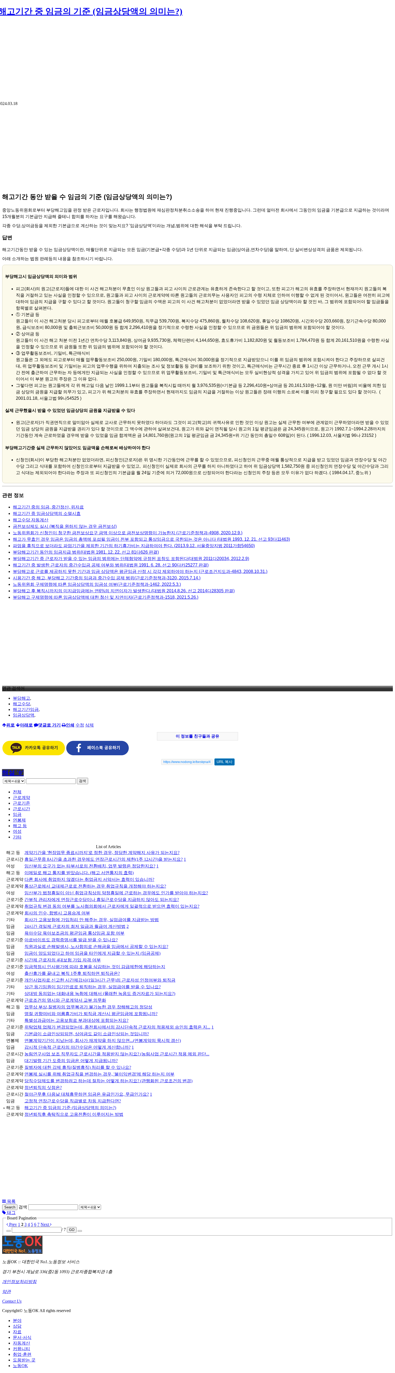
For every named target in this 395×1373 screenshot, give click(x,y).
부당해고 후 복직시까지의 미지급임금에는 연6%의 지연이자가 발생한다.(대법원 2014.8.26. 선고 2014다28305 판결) (124, 591)
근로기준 (21, 803)
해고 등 (20, 825)
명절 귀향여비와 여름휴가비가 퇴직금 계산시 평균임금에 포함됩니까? (90, 1013)
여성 (17, 831)
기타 (17, 837)
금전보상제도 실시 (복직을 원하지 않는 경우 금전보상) (65, 526)
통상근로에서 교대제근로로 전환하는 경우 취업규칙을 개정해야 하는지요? (95, 886)
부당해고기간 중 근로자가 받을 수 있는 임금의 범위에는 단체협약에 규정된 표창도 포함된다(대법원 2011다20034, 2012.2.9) (131, 558)
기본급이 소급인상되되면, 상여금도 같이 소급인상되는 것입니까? (86, 1033)
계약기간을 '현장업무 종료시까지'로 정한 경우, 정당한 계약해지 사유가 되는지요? (101, 852)
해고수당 (21, 704)
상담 (17, 1326)
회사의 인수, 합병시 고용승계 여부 (57, 913)
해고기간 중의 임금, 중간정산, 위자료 (48, 507)
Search (9, 1207)
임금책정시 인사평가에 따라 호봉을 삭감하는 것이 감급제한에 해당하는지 (94, 966)
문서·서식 (22, 1337)
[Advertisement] (197, 61)
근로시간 (21, 809)
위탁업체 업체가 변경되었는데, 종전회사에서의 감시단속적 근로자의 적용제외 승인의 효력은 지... (117, 1027)
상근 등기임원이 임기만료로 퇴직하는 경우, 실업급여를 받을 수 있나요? (92, 987)
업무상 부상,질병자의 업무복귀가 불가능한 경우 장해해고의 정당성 (88, 1007)
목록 (11, 1201)
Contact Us (11, 1301)
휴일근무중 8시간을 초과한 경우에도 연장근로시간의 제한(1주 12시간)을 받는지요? (103, 859)
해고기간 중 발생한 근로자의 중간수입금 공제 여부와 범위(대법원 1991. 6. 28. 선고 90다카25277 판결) (111, 565)
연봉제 (19, 820)
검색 (82, 781)
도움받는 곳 (24, 1360)
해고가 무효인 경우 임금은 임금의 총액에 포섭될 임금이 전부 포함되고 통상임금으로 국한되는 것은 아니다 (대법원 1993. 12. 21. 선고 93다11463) (151, 539)
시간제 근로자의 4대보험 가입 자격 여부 (62, 960)
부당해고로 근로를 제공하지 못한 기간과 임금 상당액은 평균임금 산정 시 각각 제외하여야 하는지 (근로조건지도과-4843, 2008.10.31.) (140, 571)
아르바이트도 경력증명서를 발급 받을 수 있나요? (71, 940)
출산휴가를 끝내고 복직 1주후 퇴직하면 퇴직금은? (72, 973)
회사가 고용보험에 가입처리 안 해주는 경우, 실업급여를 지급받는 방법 (91, 919)
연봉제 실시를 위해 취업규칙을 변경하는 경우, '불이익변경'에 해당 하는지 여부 (99, 1074)
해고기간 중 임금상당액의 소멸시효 (47, 513)
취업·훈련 (22, 1354)
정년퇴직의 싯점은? (43, 1087)
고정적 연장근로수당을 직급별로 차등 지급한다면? (72, 1101)
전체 (17, 792)
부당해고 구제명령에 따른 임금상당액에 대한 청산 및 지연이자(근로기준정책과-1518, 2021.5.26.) (105, 597)
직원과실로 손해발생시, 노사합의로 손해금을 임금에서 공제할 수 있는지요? (96, 946)
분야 (17, 1320)
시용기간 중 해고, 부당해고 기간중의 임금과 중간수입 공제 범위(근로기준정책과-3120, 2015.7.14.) (106, 578)
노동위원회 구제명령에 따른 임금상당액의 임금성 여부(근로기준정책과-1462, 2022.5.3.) (97, 584)
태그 (11, 1212)
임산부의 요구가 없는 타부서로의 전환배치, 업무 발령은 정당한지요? (89, 866)
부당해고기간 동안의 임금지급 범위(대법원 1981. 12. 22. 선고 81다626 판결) (86, 552)
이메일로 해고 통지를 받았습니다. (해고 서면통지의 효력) (79, 872)
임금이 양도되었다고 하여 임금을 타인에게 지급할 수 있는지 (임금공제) (92, 953)
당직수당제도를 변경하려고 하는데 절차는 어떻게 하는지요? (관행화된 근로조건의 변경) (108, 1080)
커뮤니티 (21, 1348)
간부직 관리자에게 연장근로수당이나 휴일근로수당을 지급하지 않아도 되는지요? (101, 899)
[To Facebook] (97, 754)
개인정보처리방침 (19, 1281)
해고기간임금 (26, 709)
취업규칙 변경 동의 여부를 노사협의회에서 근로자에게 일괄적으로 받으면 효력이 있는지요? (111, 906)
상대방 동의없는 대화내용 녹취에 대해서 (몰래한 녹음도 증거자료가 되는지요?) (99, 993)
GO (71, 1230)
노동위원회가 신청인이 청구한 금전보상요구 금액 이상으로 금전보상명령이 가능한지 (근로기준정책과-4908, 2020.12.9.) (127, 533)
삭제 (89, 725)
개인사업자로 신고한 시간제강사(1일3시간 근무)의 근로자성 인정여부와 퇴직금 (99, 980)
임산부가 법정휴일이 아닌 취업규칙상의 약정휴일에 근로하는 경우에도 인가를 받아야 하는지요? (116, 893)
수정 (80, 725)
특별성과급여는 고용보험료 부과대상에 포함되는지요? (76, 1020)
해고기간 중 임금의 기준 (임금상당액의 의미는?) (70, 1107)
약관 (6, 1291)
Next (45, 1224)
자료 (17, 1332)
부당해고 (21, 698)
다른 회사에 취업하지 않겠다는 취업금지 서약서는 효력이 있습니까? (89, 879)
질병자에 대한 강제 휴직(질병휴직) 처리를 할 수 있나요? (77, 1067)
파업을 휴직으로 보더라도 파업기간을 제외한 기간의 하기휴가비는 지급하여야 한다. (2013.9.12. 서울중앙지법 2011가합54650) (134, 545)
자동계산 (21, 1343)
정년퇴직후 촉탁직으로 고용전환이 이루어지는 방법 (73, 1114)
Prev (12, 1224)
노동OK (20, 1365)
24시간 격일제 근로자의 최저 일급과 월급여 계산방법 (74, 926)
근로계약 (21, 797)
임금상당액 (23, 715)
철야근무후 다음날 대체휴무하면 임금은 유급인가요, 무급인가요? (86, 1094)
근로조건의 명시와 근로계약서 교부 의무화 (65, 1000)
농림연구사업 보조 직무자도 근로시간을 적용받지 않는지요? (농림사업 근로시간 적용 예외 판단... (116, 1054)
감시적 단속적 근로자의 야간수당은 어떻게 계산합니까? (77, 1047)
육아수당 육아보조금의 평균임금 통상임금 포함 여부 (74, 933)
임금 (17, 814)
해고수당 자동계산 (30, 520)
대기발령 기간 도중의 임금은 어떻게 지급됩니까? (71, 1060)
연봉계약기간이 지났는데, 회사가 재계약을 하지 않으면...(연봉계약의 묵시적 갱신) (102, 1040)
